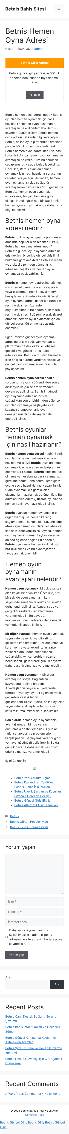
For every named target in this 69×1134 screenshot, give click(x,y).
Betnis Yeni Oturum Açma (32, 778)
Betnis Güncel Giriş (13, 1122)
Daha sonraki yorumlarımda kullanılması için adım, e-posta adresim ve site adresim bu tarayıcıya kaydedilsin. (35, 937)
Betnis (14, 816)
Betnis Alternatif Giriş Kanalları (36, 805)
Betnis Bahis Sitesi (25, 9)
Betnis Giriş (36, 1122)
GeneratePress (34, 1114)
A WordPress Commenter (23, 1093)
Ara (7, 977)
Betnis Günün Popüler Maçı (29, 821)
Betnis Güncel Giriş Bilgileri (33, 800)
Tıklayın (34, 95)
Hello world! (52, 1093)
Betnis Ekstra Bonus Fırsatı (29, 827)
